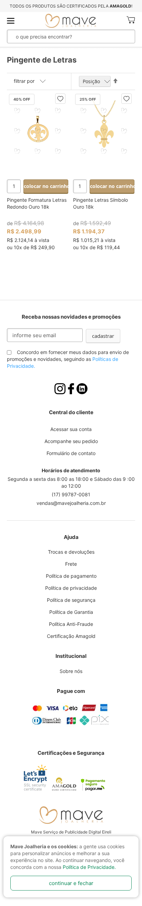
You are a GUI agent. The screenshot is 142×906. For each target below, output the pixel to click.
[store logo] (71, 21)
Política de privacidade (71, 588)
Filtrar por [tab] (24, 81)
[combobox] (60, 36)
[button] (60, 98)
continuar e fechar (71, 883)
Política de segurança (71, 600)
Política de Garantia (71, 612)
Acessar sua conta (71, 429)
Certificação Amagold (71, 636)
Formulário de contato (71, 453)
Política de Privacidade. (89, 867)
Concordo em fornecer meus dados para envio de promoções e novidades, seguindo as (68, 359)
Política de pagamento (71, 576)
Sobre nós (71, 671)
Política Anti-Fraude (71, 624)
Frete (71, 564)
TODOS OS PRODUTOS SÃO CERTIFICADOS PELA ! (71, 6)
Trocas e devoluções (71, 552)
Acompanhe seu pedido (71, 441)
